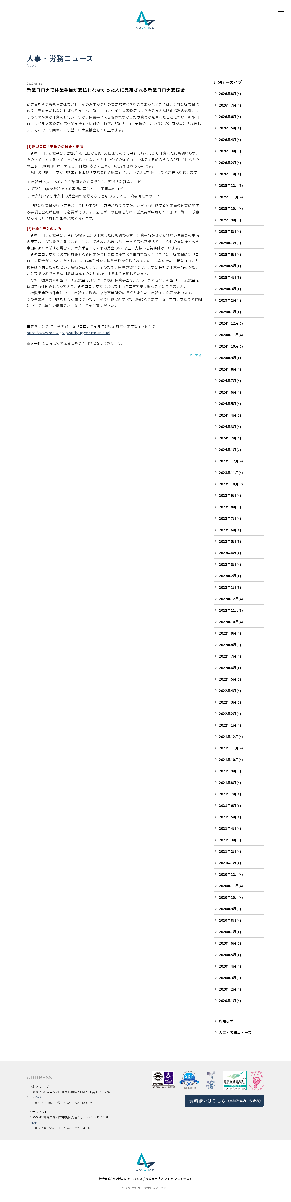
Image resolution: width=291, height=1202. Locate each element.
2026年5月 (230, 127)
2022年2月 (230, 713)
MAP (38, 1097)
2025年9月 (230, 219)
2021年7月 (230, 793)
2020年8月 (230, 920)
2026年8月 (230, 93)
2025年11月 (231, 196)
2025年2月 (230, 300)
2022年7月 (230, 656)
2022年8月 (230, 644)
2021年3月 (230, 839)
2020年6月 (230, 943)
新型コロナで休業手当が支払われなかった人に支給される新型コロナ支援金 (106, 90)
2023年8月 (230, 506)
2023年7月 (230, 518)
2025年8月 (230, 231)
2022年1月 (230, 724)
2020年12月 (231, 874)
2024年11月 (231, 334)
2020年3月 (230, 977)
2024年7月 (230, 380)
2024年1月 (230, 449)
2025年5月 (230, 265)
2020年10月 (231, 897)
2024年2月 (230, 437)
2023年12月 (231, 460)
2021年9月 (230, 770)
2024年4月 (230, 414)
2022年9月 (230, 633)
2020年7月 (230, 931)
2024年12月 (231, 323)
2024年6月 (230, 392)
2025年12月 (231, 185)
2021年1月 (230, 862)
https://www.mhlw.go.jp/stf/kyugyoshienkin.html (68, 332)
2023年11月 (231, 472)
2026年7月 (230, 104)
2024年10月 (231, 346)
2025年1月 (230, 311)
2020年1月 (230, 1000)
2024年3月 (230, 426)
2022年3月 (230, 702)
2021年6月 (230, 805)
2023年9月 (230, 495)
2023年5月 (230, 541)
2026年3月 (230, 150)
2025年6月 (230, 254)
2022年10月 (231, 621)
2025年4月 (230, 277)
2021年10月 (231, 759)
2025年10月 (231, 208)
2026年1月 (230, 173)
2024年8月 (230, 369)
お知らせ (226, 1020)
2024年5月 (230, 403)
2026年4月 (230, 139)
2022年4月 (230, 690)
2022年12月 (231, 598)
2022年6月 (230, 667)
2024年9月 (230, 357)
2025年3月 (230, 288)
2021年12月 (231, 736)
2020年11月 (231, 885)
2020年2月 (230, 989)
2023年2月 (230, 575)
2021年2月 (230, 851)
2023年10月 (231, 483)
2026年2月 (230, 162)
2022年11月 (231, 610)
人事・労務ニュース (60, 58)
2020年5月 (230, 954)
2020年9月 (230, 908)
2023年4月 (230, 552)
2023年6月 (230, 529)
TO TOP (284, 1197)
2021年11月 (231, 747)
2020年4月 (230, 966)
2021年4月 (230, 828)
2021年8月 (230, 782)
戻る (198, 355)
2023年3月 (230, 564)
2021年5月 (230, 816)
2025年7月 (230, 242)
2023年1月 (230, 587)
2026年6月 (230, 116)
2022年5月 (230, 679)
